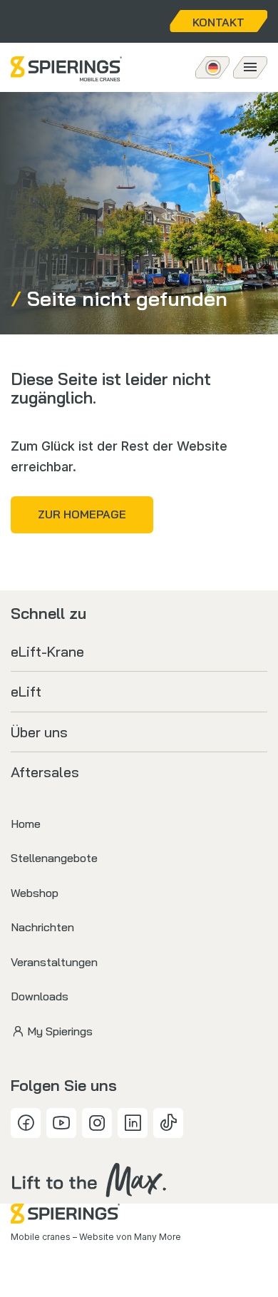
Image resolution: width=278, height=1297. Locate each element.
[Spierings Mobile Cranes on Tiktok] (168, 1123)
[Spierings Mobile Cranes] (66, 68)
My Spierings (60, 1031)
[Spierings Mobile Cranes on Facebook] (26, 1123)
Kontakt (218, 22)
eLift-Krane (47, 651)
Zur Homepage (82, 514)
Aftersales (45, 772)
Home (26, 823)
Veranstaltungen (54, 962)
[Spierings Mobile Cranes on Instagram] (97, 1123)
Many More (157, 1236)
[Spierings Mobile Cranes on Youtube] (61, 1123)
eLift (26, 691)
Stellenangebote (54, 858)
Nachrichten (42, 927)
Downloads (39, 996)
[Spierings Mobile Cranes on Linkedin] (133, 1123)
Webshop (34, 893)
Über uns (39, 732)
